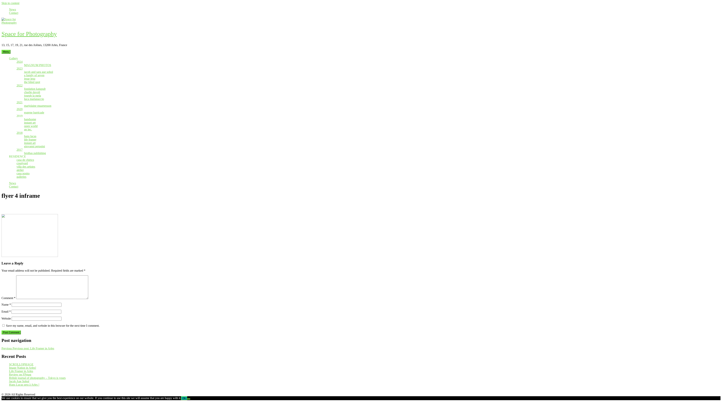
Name (6, 304)
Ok (184, 398)
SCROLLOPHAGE (21, 364)
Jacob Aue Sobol (19, 381)
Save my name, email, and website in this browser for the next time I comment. (52, 325)
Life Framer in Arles (21, 371)
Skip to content (10, 3)
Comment (8, 298)
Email (6, 311)
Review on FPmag (20, 374)
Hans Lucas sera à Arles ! (24, 384)
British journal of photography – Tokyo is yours (37, 377)
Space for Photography (29, 33)
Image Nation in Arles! (22, 367)
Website (6, 318)
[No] (188, 399)
